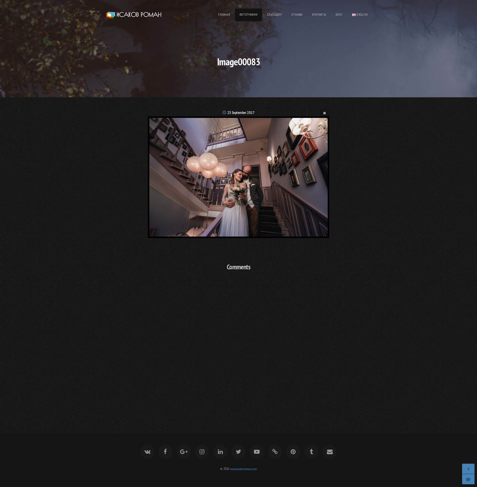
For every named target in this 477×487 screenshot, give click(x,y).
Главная (224, 14)
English (362, 14)
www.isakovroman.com (243, 468)
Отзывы (297, 14)
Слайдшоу (274, 14)
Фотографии (248, 14)
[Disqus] (238, 340)
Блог (339, 14)
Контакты (319, 14)
